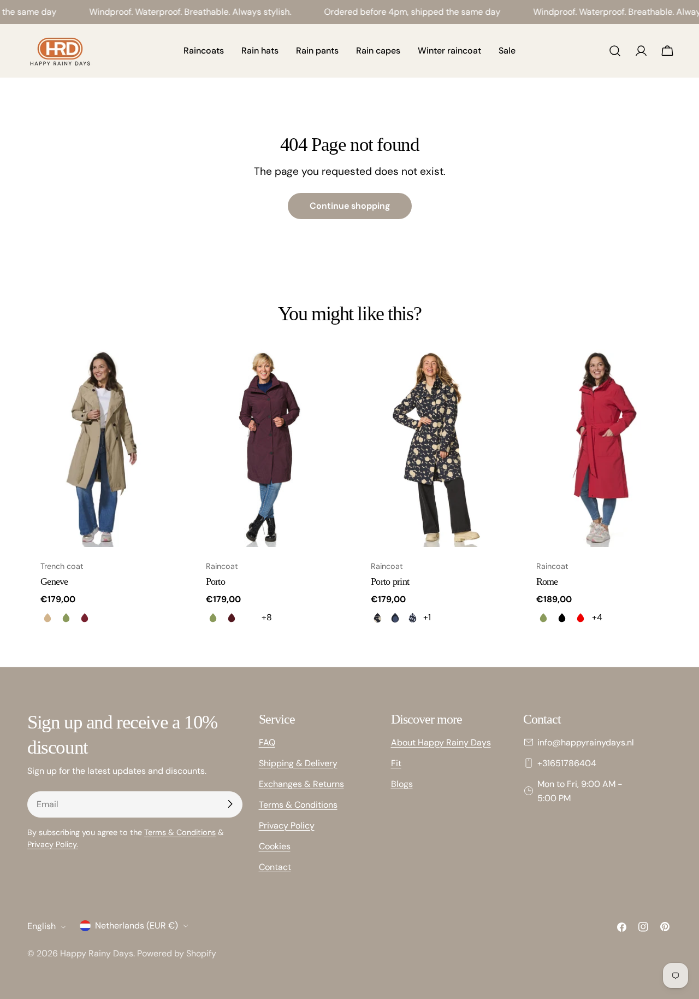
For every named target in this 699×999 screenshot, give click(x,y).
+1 (427, 617)
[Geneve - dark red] (85, 617)
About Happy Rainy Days (441, 742)
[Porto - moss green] (213, 617)
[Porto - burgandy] (231, 617)
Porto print (390, 581)
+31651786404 (566, 762)
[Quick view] (160, 373)
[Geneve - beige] (47, 617)
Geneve (54, 581)
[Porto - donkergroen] (250, 617)
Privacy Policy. (52, 844)
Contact (275, 866)
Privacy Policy (287, 825)
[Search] (615, 51)
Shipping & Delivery (298, 762)
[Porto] (267, 448)
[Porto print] (432, 448)
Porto (215, 581)
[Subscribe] (229, 803)
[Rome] (597, 448)
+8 (267, 617)
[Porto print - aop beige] (377, 617)
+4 (597, 617)
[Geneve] (101, 448)
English (41, 926)
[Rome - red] (580, 617)
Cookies (275, 845)
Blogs (402, 783)
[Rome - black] (562, 617)
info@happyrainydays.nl (585, 742)
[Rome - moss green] (543, 617)
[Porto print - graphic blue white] (412, 617)
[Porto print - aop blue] (394, 617)
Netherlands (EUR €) (136, 925)
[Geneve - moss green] (66, 617)
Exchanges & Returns (301, 783)
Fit (396, 762)
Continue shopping (350, 205)
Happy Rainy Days (96, 953)
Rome (547, 581)
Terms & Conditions (180, 832)
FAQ (267, 742)
